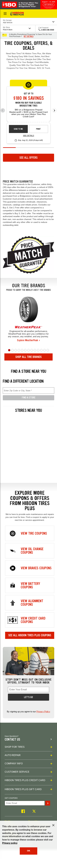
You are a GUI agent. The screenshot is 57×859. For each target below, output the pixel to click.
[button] (9, 350)
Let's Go (28, 697)
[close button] (53, 825)
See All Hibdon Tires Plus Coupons (29, 635)
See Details (28, 136)
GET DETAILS (28, 36)
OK (28, 851)
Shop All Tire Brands (28, 357)
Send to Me (18, 129)
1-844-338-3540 (47, 30)
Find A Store (28, 397)
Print (38, 129)
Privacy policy (9, 843)
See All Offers (28, 158)
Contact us (12, 739)
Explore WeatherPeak (27, 340)
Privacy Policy (43, 711)
